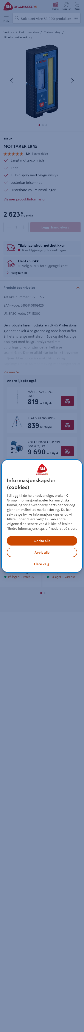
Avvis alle (42, 552)
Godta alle (42, 541)
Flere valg (41, 564)
